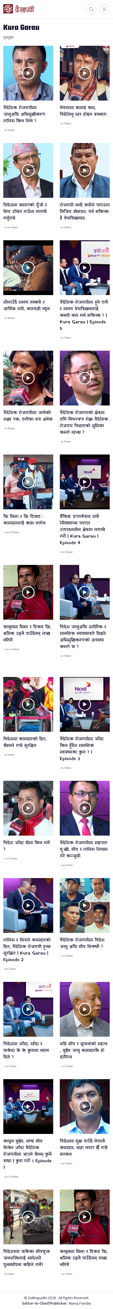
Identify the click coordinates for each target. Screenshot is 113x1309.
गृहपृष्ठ (8, 37)
